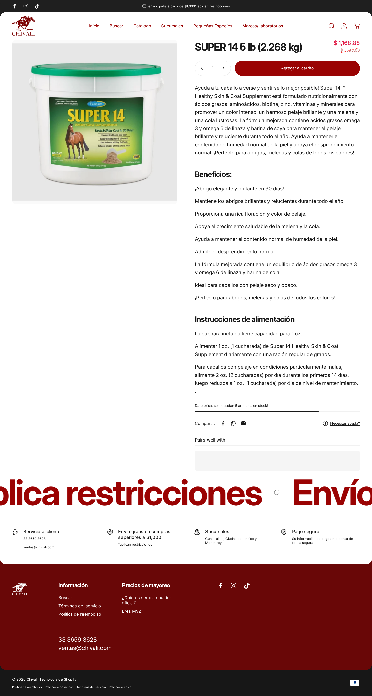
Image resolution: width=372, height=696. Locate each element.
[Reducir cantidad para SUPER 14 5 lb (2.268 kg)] (201, 68)
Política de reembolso (79, 614)
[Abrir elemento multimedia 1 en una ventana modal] (94, 122)
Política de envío (120, 687)
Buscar (65, 597)
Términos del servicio (79, 605)
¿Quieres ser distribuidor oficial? (146, 600)
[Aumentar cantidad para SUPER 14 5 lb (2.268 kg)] (225, 68)
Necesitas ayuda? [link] (345, 423)
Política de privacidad (59, 687)
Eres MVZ (131, 611)
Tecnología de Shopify (57, 679)
